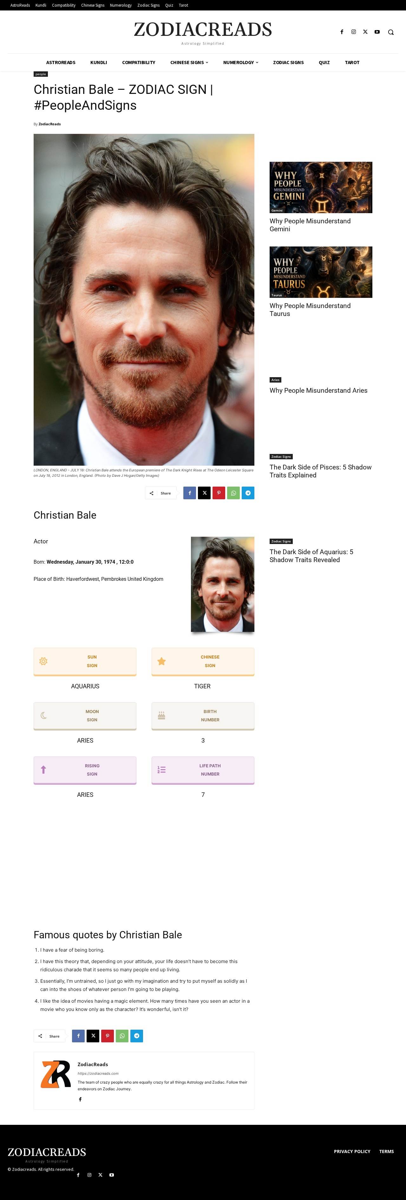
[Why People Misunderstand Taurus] (321, 272)
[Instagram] (353, 32)
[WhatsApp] (233, 493)
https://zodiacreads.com (98, 1073)
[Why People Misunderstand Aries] (321, 357)
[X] (365, 32)
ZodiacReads (50, 123)
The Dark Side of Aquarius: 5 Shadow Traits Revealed (311, 556)
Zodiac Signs (281, 456)
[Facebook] (341, 32)
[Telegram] (248, 493)
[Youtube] (377, 32)
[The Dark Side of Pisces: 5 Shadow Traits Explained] (321, 433)
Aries (275, 379)
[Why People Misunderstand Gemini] (321, 187)
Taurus (277, 295)
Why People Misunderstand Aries (319, 390)
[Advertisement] (144, 865)
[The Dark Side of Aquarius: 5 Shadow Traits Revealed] (321, 518)
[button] (390, 32)
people (41, 74)
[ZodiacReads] (56, 1081)
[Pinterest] (219, 493)
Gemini (277, 210)
